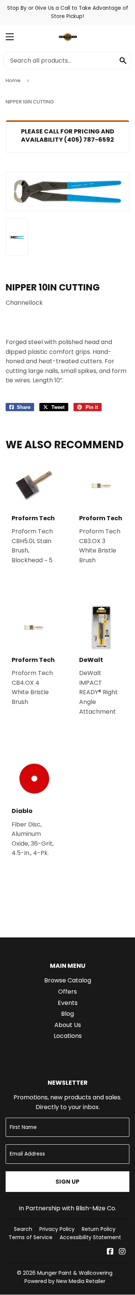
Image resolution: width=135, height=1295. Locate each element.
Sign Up (68, 1182)
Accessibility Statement (90, 1237)
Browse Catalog (67, 980)
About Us (67, 1025)
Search (23, 1229)
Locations (68, 1036)
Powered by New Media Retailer (64, 1281)
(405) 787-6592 (89, 139)
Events (68, 1003)
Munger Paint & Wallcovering (74, 1273)
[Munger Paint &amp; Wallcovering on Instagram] (122, 1252)
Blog (67, 1013)
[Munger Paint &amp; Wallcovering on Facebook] (110, 1252)
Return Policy (99, 1229)
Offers (67, 991)
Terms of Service (30, 1237)
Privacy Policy (57, 1229)
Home (13, 80)
